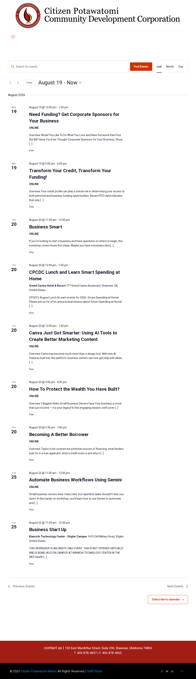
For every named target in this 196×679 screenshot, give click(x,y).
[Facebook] (162, 671)
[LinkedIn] (172, 671)
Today (29, 82)
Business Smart (45, 227)
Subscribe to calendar (166, 599)
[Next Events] (18, 82)
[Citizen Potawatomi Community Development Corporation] (98, 15)
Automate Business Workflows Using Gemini (75, 480)
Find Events (141, 66)
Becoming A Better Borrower (59, 434)
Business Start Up (47, 529)
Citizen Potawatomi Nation (38, 671)
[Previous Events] (10, 82)
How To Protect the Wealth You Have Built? (74, 389)
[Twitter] (167, 671)
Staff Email (94, 671)
